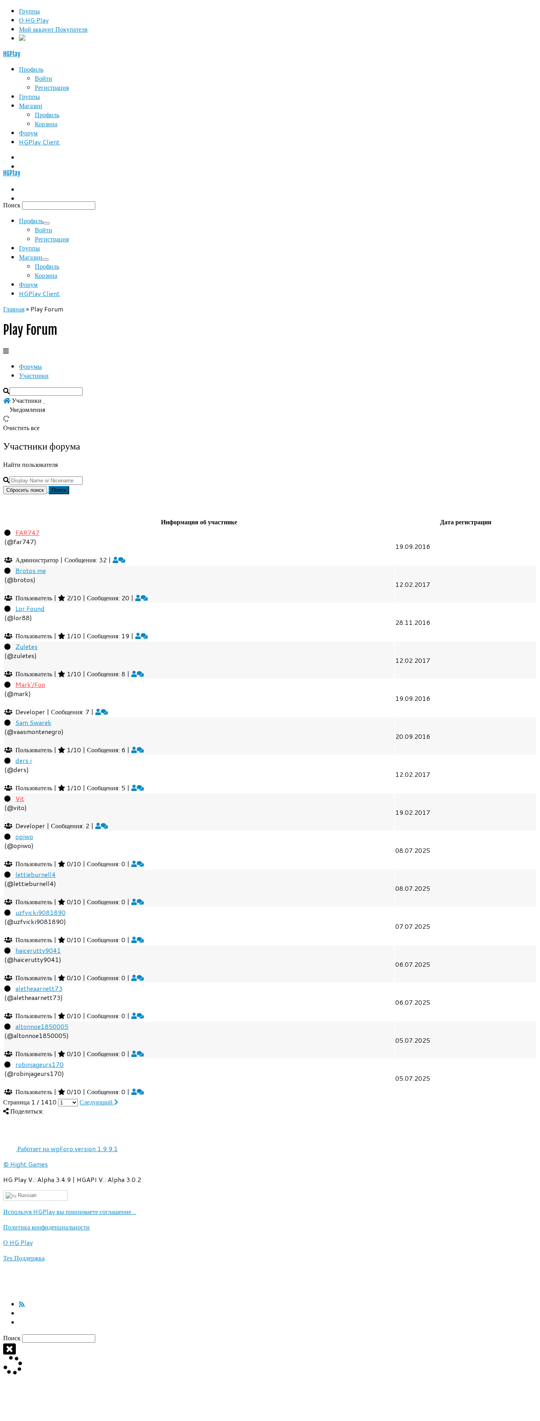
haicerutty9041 (38, 950)
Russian (26, 1195)
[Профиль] (115, 559)
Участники (34, 375)
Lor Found (30, 608)
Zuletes (26, 646)
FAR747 (27, 532)
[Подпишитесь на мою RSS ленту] (22, 1304)
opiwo (24, 836)
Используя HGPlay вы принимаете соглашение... (69, 1211)
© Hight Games (25, 1164)
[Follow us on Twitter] (21, 1322)
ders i (23, 760)
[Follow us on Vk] (21, 1313)
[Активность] (121, 559)
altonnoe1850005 (41, 1026)
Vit (19, 798)
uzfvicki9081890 (40, 912)
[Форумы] (6, 400)
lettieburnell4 (35, 874)
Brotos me (30, 570)
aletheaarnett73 (38, 988)
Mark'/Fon (30, 684)
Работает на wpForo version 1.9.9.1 (67, 1148)
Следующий (96, 1101)
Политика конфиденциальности (46, 1226)
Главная (14, 308)
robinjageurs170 (39, 1064)
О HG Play (18, 1242)
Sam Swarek (33, 722)
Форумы (30, 366)
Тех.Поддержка (24, 1257)
